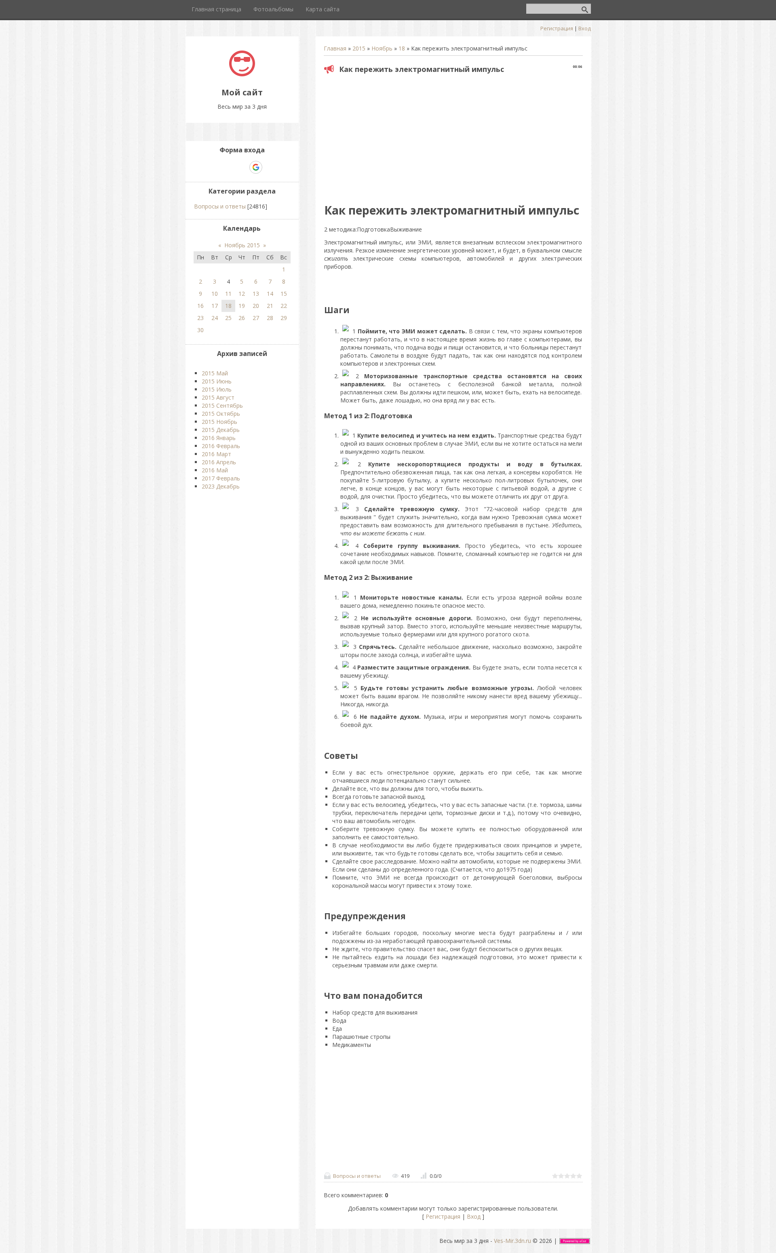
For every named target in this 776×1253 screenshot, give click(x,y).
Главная (335, 48)
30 (200, 330)
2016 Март (216, 454)
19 (241, 306)
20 (256, 306)
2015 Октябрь (221, 413)
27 (256, 318)
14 (270, 293)
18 (402, 48)
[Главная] (242, 74)
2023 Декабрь (221, 486)
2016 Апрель (219, 462)
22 (283, 306)
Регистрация (556, 28)
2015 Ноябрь (219, 421)
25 (228, 318)
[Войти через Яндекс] (242, 167)
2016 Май (215, 470)
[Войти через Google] (255, 167)
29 (283, 318)
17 (214, 306)
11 (228, 293)
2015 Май (215, 373)
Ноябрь (381, 48)
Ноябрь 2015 (242, 245)
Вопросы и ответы (357, 1175)
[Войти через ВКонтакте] (228, 167)
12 (241, 293)
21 (270, 306)
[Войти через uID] (214, 167)
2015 (358, 48)
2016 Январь (219, 438)
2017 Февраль (221, 478)
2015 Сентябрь (222, 405)
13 (256, 293)
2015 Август (218, 397)
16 (200, 306)
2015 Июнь (217, 381)
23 (200, 318)
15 (283, 293)
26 (241, 318)
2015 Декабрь (221, 430)
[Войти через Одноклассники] (270, 167)
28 (270, 318)
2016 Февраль (221, 446)
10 (214, 293)
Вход (584, 28)
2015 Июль (217, 389)
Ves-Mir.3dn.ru (512, 1241)
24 (214, 318)
